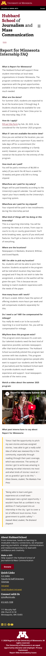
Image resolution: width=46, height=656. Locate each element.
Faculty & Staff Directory (12, 578)
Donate (42, 8)
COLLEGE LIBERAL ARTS (9, 8)
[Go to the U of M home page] (20, 3)
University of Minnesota (31, 640)
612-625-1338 (7, 602)
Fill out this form (10, 124)
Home (5, 42)
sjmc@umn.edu (8, 597)
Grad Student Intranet (11, 589)
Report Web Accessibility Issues (23, 652)
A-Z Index (5, 576)
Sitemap (5, 581)
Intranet (5, 586)
